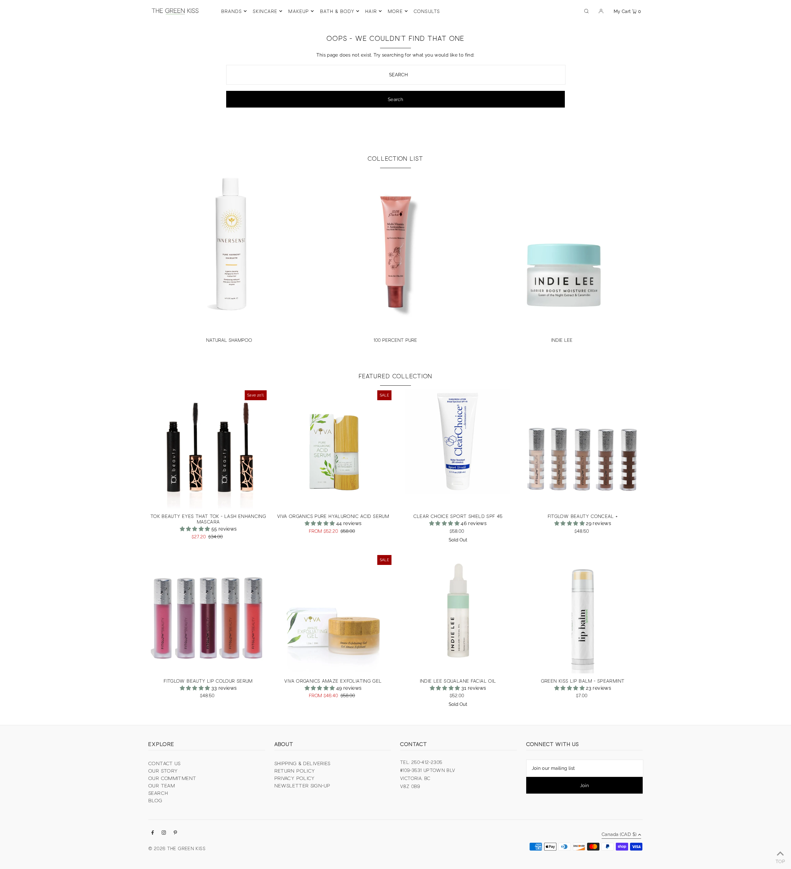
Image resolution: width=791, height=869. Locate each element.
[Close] (471, 393)
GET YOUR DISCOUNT (437, 456)
